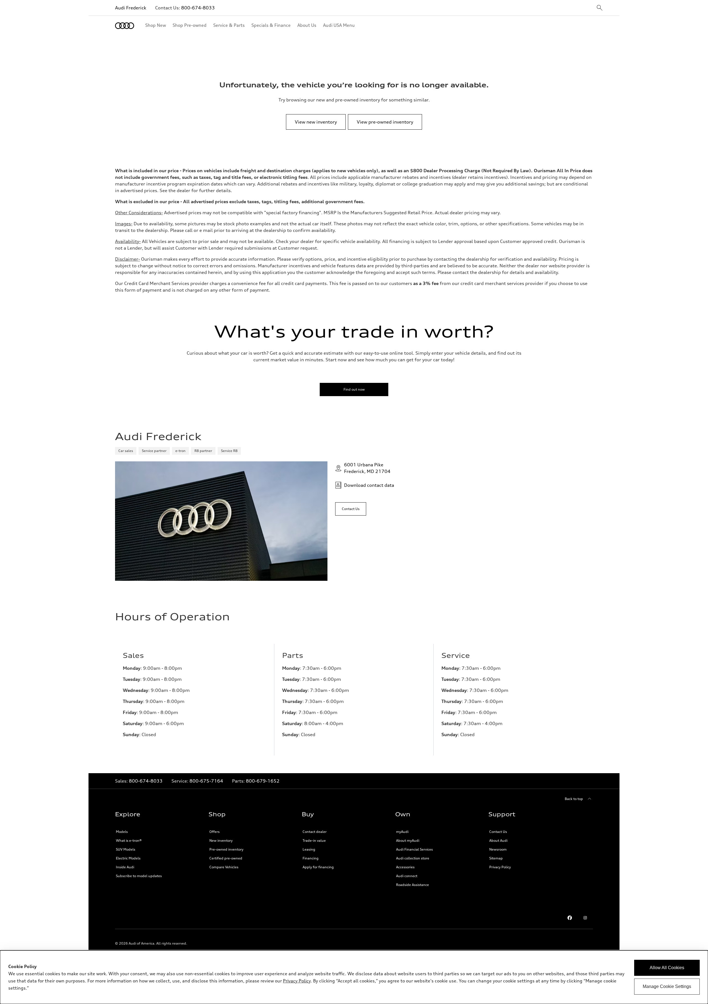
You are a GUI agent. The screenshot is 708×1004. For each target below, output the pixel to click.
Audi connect (406, 876)
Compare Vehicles (223, 867)
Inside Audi (125, 867)
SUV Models (125, 849)
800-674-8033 (198, 8)
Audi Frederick (130, 8)
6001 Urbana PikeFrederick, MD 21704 (367, 468)
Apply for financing (318, 867)
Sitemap (496, 858)
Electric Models (128, 858)
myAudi (402, 832)
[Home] (124, 25)
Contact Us (498, 832)
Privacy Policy (500, 867)
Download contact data (369, 485)
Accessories (405, 867)
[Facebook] (569, 917)
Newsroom (498, 849)
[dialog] (354, 977)
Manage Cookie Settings (667, 986)
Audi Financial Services (414, 849)
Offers (214, 832)
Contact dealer (315, 832)
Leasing (309, 849)
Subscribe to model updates (139, 876)
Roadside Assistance (412, 885)
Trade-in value (314, 840)
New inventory (221, 840)
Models (122, 832)
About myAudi (407, 840)
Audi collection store (412, 858)
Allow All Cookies (667, 967)
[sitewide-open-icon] (599, 8)
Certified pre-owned (225, 858)
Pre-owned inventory (226, 849)
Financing (311, 858)
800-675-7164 (206, 781)
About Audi (498, 840)
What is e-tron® (129, 840)
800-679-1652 (263, 781)
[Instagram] (585, 917)
